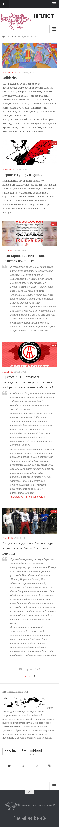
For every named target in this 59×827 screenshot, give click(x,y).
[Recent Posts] (22, 766)
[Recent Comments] (36, 766)
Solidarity (9, 77)
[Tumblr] (35, 818)
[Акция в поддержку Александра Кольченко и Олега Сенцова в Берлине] (29, 521)
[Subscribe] (39, 818)
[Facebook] (14, 818)
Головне (7, 250)
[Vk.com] (30, 818)
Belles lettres (11, 72)
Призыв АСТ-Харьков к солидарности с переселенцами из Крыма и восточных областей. (28, 382)
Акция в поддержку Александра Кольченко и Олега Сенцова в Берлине (27, 548)
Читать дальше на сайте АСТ (27, 496)
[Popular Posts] (9, 766)
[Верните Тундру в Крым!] (29, 152)
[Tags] (50, 766)
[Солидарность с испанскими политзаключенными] (29, 233)
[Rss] (44, 818)
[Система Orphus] (22, 754)
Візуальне (8, 169)
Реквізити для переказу (38, 737)
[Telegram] (24, 818)
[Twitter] (19, 818)
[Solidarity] (29, 55)
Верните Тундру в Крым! (22, 174)
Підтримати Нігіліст (15, 691)
